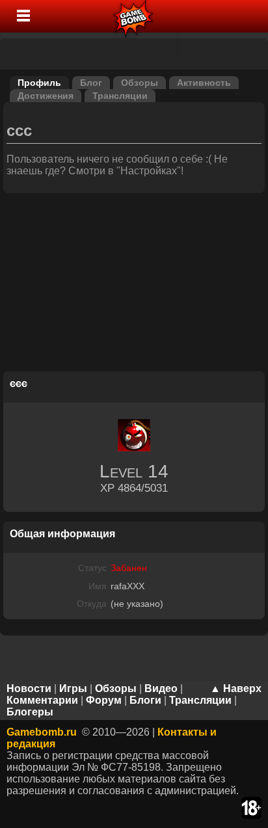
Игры (73, 688)
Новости (29, 688)
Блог (91, 82)
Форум (104, 700)
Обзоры (139, 82)
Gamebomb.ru (42, 732)
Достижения (46, 95)
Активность (204, 82)
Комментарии (42, 700)
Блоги (145, 700)
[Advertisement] (134, 284)
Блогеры (30, 711)
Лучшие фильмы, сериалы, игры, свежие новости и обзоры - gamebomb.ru (134, 16)
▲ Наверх (235, 688)
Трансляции (120, 95)
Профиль (39, 82)
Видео (161, 688)
